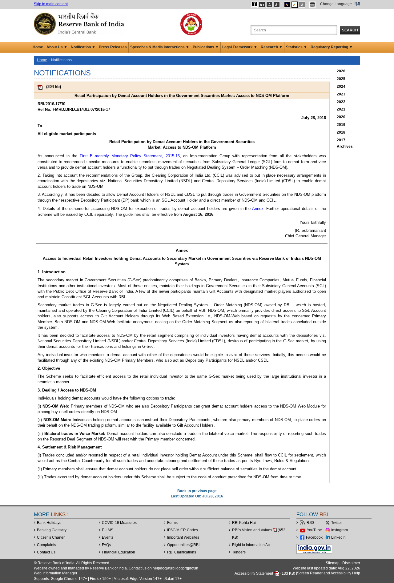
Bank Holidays (49, 523)
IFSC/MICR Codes (182, 530)
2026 (341, 71)
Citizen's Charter (51, 537)
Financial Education (118, 552)
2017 (341, 140)
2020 (341, 117)
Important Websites (183, 537)
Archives (345, 146)
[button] (254, 4)
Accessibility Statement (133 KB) (265, 573)
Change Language (336, 4)
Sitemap (333, 563)
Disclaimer (351, 563)
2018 (341, 132)
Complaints (46, 545)
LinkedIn (338, 537)
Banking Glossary (51, 530)
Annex (257, 208)
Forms (172, 523)
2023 (341, 94)
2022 (341, 102)
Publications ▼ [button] (206, 47)
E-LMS (107, 530)
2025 (341, 79)
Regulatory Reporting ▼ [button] (332, 47)
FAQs (106, 545)
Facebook (314, 537)
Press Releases (113, 47)
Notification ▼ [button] (83, 47)
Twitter (336, 523)
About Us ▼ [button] (56, 47)
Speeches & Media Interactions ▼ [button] (159, 47)
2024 (341, 86)
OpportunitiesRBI (183, 545)
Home (38, 47)
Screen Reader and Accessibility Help (328, 573)
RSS (310, 523)
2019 (341, 125)
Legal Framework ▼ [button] (239, 47)
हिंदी (357, 4)
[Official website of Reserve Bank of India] (80, 23)
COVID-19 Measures (119, 523)
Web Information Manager (55, 573)
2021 (341, 109)
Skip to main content (51, 4)
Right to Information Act (251, 545)
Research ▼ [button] (272, 47)
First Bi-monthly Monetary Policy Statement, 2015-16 (130, 156)
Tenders (239, 552)
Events (107, 537)
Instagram (339, 530)
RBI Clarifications (181, 552)
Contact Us (46, 552)
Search (350, 30)
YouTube (314, 530)
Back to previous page (197, 491)
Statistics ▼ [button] (296, 47)
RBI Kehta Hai (244, 523)
